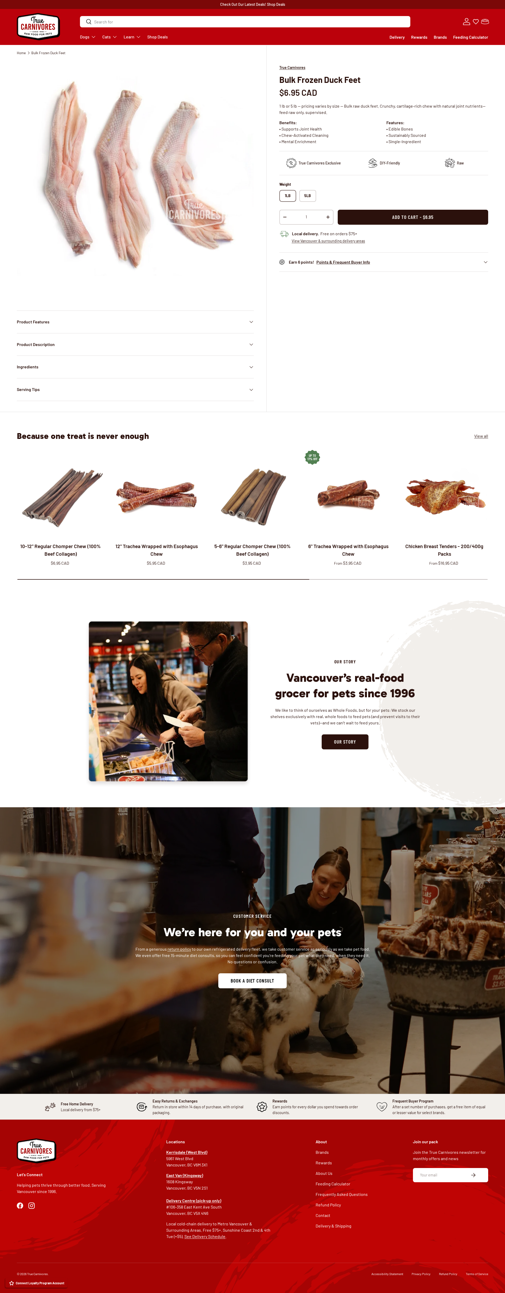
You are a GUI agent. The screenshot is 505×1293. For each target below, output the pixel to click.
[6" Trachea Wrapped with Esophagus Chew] (348, 494)
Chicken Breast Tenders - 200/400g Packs (444, 550)
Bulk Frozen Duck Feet (48, 53)
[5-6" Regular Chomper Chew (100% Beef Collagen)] (252, 494)
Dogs (84, 36)
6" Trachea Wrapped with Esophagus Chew (348, 550)
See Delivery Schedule (204, 1236)
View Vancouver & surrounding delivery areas (328, 241)
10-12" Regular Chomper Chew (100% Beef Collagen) (60, 550)
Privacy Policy (421, 1274)
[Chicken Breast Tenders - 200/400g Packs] (444, 494)
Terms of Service (477, 1274)
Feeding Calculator (470, 36)
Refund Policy (328, 1204)
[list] (135, 179)
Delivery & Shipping (333, 1225)
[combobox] (245, 21)
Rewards (419, 36)
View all (481, 436)
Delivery (397, 36)
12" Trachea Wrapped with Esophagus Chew (156, 550)
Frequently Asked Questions (342, 1194)
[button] (485, 21)
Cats (106, 36)
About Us (324, 1173)
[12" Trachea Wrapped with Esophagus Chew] (156, 494)
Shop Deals (276, 4)
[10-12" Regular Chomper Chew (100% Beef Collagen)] (60, 494)
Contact (323, 1215)
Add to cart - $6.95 (412, 217)
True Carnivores (292, 67)
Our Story (345, 742)
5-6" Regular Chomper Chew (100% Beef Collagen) (252, 550)
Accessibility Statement (387, 1274)
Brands (440, 36)
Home (21, 53)
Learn (129, 36)
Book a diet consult (252, 981)
